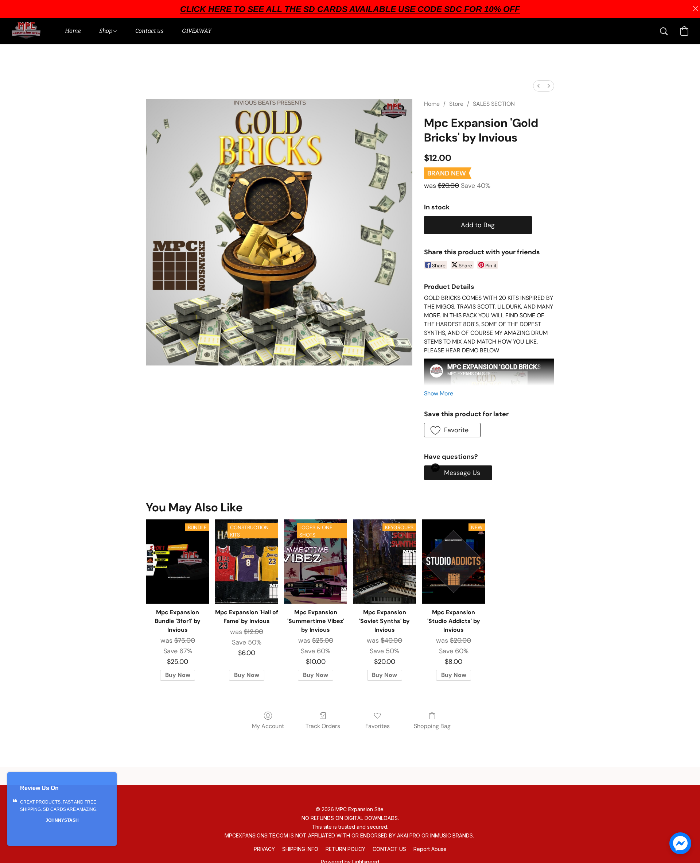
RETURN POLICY (345, 849)
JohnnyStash (62, 820)
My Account (268, 726)
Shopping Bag (432, 726)
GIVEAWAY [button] (196, 30)
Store (456, 104)
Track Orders (323, 726)
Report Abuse (430, 849)
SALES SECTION (494, 104)
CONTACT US (389, 849)
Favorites (377, 726)
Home (432, 104)
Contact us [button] (149, 30)
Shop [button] (106, 30)
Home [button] (73, 30)
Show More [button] (438, 393)
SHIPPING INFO (300, 849)
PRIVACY (264, 849)
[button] (26, 31)
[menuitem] (538, 86)
